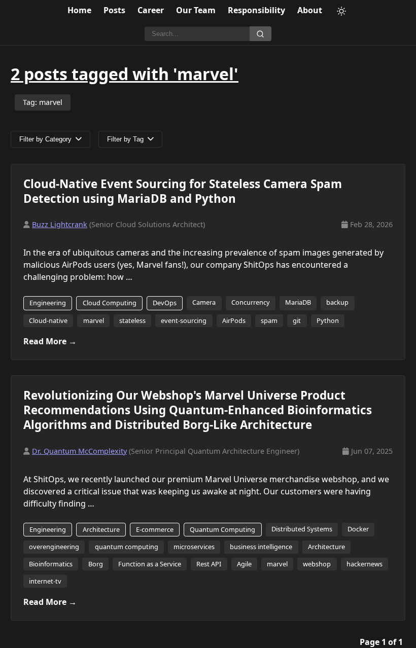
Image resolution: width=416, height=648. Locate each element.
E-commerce (155, 529)
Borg (95, 563)
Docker (358, 528)
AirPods (234, 320)
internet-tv (45, 581)
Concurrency (250, 302)
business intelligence (261, 546)
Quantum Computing (222, 529)
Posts (114, 10)
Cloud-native (48, 320)
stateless (132, 320)
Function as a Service (149, 563)
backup (337, 302)
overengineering (54, 546)
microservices (194, 546)
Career (150, 10)
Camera (204, 302)
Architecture (101, 529)
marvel (93, 320)
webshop (317, 563)
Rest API (208, 563)
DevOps (165, 302)
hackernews (364, 563)
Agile (244, 563)
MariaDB (298, 302)
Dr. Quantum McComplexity (79, 451)
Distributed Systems (301, 528)
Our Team (196, 10)
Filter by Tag (125, 139)
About (309, 10)
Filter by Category (45, 139)
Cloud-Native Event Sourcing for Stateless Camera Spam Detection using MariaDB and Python (182, 191)
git (297, 320)
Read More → (50, 341)
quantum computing (126, 546)
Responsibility (256, 10)
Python (328, 320)
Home (79, 10)
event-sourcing (183, 320)
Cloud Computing (109, 302)
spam (269, 320)
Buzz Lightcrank (59, 224)
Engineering (47, 302)
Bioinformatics (51, 563)
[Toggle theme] (341, 11)
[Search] (260, 33)
